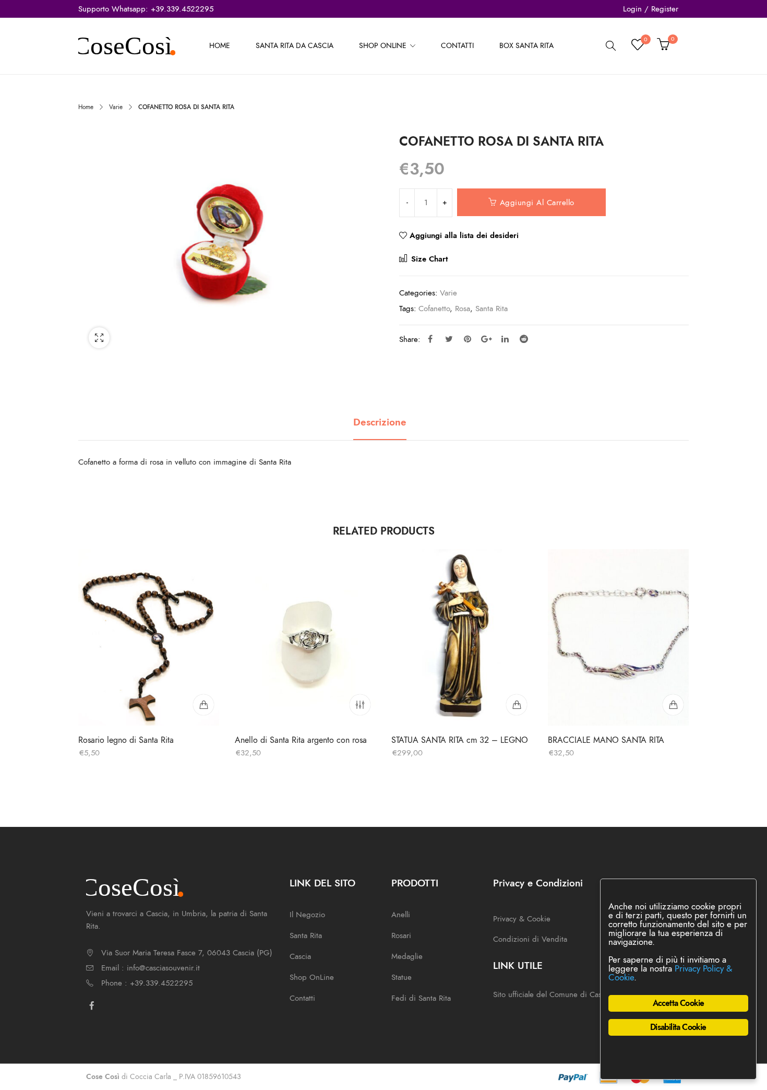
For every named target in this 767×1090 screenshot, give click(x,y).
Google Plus (486, 338)
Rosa (462, 308)
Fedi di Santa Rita (421, 998)
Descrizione (379, 422)
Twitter (449, 338)
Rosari (401, 935)
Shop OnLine (312, 977)
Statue (401, 977)
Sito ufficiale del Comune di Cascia (552, 994)
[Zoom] (99, 337)
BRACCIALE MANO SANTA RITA (606, 740)
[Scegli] (360, 704)
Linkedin (505, 338)
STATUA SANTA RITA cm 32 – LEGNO (459, 740)
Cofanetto (434, 308)
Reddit (524, 338)
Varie (116, 107)
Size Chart (428, 259)
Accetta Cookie (678, 1003)
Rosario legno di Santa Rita (126, 740)
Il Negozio (307, 914)
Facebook (430, 338)
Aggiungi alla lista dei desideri (464, 235)
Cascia (300, 956)
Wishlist (645, 41)
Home (85, 107)
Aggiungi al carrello (537, 202)
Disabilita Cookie (678, 1027)
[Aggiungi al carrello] (203, 704)
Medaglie (407, 956)
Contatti (302, 998)
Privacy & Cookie (521, 919)
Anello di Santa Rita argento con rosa (301, 740)
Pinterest (467, 338)
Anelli (400, 914)
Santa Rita (491, 308)
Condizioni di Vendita (530, 939)
